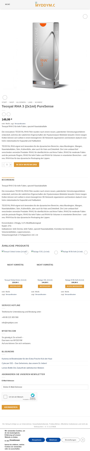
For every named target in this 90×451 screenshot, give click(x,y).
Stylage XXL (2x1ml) (45, 280)
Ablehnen (53, 440)
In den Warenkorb (26, 165)
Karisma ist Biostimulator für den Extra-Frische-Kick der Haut (27, 359)
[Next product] (4, 114)
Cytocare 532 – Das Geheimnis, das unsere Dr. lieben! (24, 363)
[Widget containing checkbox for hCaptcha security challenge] (19, 396)
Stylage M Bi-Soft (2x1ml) (74, 280)
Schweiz (38, 102)
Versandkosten (20, 124)
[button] (6, 4)
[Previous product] (8, 114)
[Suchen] (12, 4)
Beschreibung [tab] (8, 180)
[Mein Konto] (83, 4)
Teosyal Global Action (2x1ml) (15, 280)
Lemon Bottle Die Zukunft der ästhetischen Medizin (23, 368)
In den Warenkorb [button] (74, 286)
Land (30, 102)
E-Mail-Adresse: (8, 381)
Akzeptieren (36, 440)
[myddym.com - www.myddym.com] (45, 4)
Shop (11, 102)
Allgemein (21, 102)
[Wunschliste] (16, 4)
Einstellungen (15, 440)
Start (4, 102)
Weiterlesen (15, 286)
